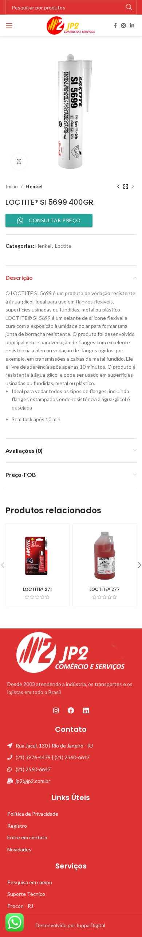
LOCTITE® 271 (37, 589)
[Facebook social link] (115, 26)
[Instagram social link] (123, 26)
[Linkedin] (85, 710)
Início (11, 186)
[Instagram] (56, 710)
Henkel (34, 186)
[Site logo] (71, 25)
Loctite (63, 246)
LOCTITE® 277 (105, 589)
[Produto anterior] (118, 186)
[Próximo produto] (133, 186)
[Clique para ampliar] (19, 161)
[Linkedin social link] (132, 26)
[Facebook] (71, 710)
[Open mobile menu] (9, 25)
